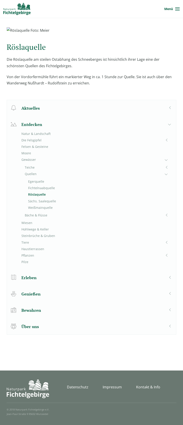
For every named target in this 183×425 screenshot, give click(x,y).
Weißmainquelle (40, 207)
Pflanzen (27, 255)
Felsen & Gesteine (34, 146)
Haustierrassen (32, 249)
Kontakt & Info (148, 387)
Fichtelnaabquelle (41, 188)
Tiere (25, 242)
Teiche (30, 167)
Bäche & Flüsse (36, 215)
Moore (26, 153)
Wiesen (26, 223)
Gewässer (28, 159)
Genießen (31, 294)
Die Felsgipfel (31, 140)
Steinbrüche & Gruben (38, 236)
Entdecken (31, 124)
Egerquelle (36, 181)
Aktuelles (30, 108)
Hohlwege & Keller (35, 229)
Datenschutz (77, 387)
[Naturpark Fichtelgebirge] (17, 9)
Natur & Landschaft (36, 134)
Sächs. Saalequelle (42, 201)
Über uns (30, 326)
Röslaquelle (37, 194)
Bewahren (31, 310)
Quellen (31, 174)
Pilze (24, 262)
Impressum (112, 387)
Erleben (29, 277)
